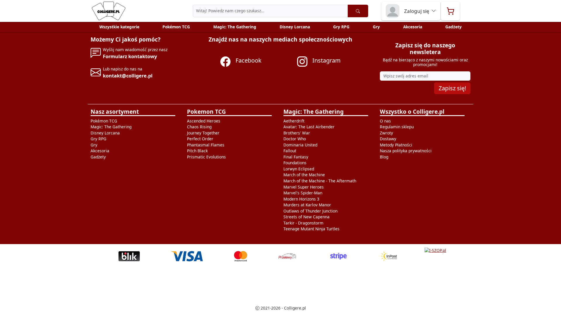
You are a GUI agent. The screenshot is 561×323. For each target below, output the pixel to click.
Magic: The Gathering (234, 27)
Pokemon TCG (206, 111)
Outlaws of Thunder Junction (310, 211)
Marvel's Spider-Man (302, 193)
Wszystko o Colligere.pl (412, 111)
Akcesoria (412, 27)
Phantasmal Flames (205, 145)
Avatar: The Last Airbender (309, 126)
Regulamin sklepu (397, 126)
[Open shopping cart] (450, 10)
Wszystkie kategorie (119, 27)
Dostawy (388, 138)
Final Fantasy (295, 157)
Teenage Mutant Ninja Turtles (311, 229)
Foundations (295, 162)
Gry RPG (341, 27)
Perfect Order (200, 138)
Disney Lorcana (295, 27)
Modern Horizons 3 (301, 199)
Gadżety (453, 27)
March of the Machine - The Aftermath (319, 181)
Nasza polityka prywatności (406, 150)
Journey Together (203, 133)
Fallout (289, 150)
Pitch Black (197, 150)
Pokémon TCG (176, 27)
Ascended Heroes (203, 121)
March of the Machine (304, 174)
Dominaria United (300, 145)
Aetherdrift (293, 121)
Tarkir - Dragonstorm (303, 223)
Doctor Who (294, 138)
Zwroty (386, 133)
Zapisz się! (452, 88)
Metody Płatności (396, 145)
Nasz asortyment (115, 111)
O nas (385, 121)
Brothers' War (296, 133)
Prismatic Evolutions (206, 157)
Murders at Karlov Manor (307, 205)
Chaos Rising (199, 126)
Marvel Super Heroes (303, 187)
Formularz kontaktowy (130, 56)
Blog (384, 157)
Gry (376, 27)
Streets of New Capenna (306, 217)
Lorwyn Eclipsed (298, 169)
